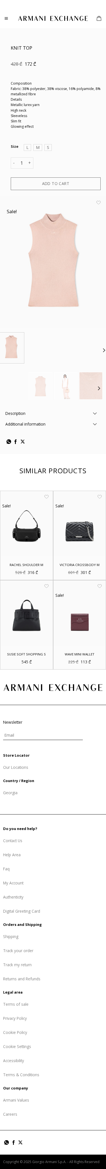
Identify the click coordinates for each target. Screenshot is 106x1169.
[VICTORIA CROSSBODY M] (79, 523)
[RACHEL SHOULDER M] (26, 523)
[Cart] (99, 18)
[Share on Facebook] (15, 441)
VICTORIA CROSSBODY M (79, 565)
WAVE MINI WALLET (79, 654)
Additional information (25, 424)
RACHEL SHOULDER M (26, 565)
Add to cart (56, 183)
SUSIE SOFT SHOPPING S (26, 654)
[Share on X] (22, 441)
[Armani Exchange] (53, 18)
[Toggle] (95, 414)
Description (15, 413)
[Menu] (6, 18)
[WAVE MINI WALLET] (79, 613)
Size (14, 147)
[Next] (98, 388)
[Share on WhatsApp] (9, 441)
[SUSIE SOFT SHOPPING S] (26, 613)
